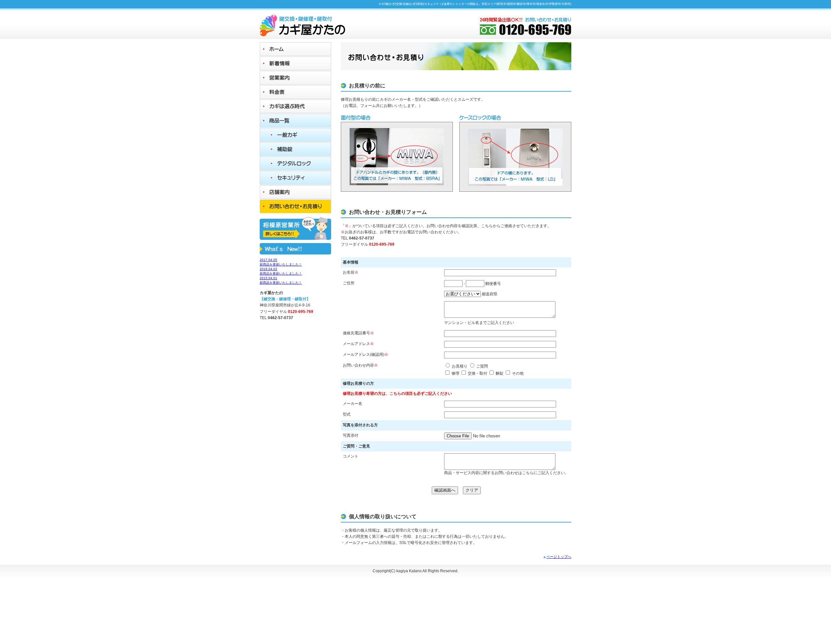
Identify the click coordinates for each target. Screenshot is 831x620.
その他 (518, 373)
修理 (455, 373)
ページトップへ (558, 557)
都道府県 (489, 294)
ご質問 (482, 366)
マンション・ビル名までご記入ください (479, 322)
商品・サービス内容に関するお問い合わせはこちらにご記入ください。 (506, 473)
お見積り (459, 366)
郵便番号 (493, 283)
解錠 (499, 373)
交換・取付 (477, 373)
